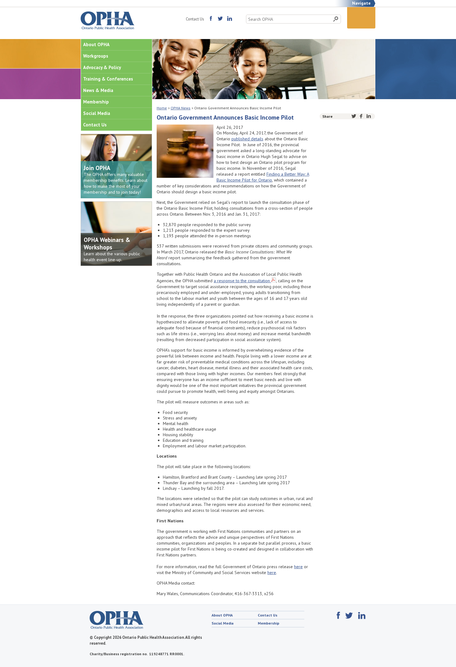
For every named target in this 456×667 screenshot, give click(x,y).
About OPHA (96, 44)
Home (162, 108)
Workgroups (95, 56)
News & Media (98, 90)
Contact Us (195, 18)
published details (247, 139)
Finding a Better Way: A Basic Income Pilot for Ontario (263, 177)
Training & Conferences (108, 79)
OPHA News (180, 108)
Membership (96, 102)
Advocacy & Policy (102, 67)
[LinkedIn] (368, 116)
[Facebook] (361, 116)
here (298, 566)
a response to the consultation (242, 280)
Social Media (96, 113)
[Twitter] (353, 116)
